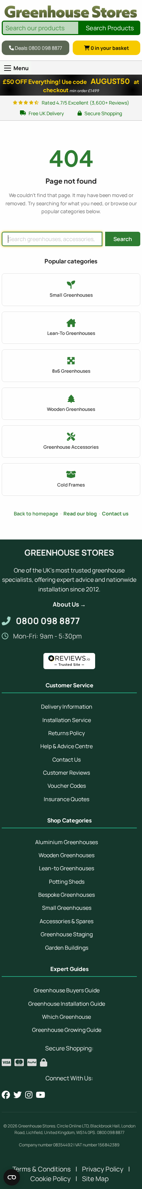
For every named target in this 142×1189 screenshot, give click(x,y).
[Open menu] (7, 68)
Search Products (110, 28)
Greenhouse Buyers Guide (67, 990)
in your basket (110, 47)
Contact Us (66, 759)
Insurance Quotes (66, 799)
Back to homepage (36, 513)
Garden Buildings (66, 947)
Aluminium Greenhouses (66, 842)
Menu (21, 68)
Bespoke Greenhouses (66, 894)
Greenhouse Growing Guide (66, 1030)
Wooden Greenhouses (66, 855)
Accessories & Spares (66, 921)
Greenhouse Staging (67, 934)
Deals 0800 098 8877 (38, 47)
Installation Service (66, 720)
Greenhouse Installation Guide (66, 1003)
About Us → (69, 604)
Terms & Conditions (41, 1169)
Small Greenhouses (66, 908)
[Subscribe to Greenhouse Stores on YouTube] (40, 1095)
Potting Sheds (66, 881)
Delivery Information (66, 706)
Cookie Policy (50, 1178)
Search (122, 239)
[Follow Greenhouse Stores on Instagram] (28, 1095)
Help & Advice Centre (66, 746)
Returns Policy (66, 733)
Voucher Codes (67, 785)
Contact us (115, 513)
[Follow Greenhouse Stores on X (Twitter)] (17, 1095)
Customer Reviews (66, 772)
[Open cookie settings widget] (11, 1177)
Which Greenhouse (66, 1017)
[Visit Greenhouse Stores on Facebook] (6, 1095)
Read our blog (80, 513)
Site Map (95, 1178)
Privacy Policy (102, 1169)
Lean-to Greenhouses (66, 868)
